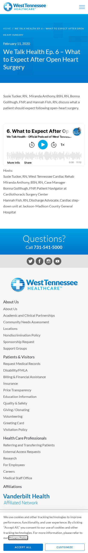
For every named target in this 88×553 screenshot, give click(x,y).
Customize (65, 547)
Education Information (20, 396)
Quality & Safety (15, 403)
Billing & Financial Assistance (24, 377)
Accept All (23, 547)
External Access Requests (22, 451)
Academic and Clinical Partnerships (29, 315)
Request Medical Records (21, 364)
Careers (9, 471)
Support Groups (15, 348)
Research (10, 458)
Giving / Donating (16, 410)
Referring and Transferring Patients (29, 445)
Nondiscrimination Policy (21, 335)
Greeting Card (13, 423)
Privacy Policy (18, 538)
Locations (10, 328)
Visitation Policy (15, 429)
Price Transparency (17, 390)
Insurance (10, 383)
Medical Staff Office (17, 478)
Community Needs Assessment (26, 322)
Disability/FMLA (15, 370)
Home (7, 28)
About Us (10, 309)
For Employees (14, 465)
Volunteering (12, 416)
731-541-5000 (48, 247)
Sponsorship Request (18, 342)
